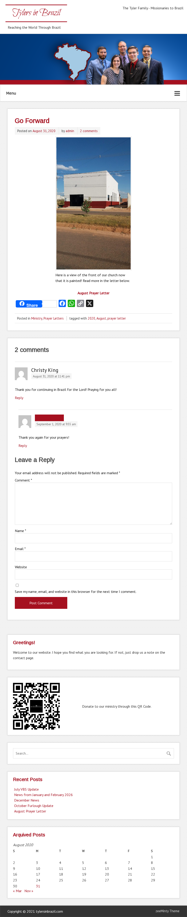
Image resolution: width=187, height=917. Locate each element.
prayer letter (116, 318)
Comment (23, 480)
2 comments (89, 131)
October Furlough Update (33, 805)
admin (70, 131)
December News (26, 800)
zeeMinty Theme (167, 911)
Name (20, 531)
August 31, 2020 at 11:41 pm (51, 376)
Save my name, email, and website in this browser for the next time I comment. (75, 591)
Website (21, 567)
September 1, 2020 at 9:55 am (56, 424)
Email (20, 549)
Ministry (36, 318)
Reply (19, 397)
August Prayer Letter (30, 811)
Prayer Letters (54, 318)
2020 (91, 318)
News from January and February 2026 (43, 794)
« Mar (17, 891)
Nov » (28, 891)
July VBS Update (26, 789)
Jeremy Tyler (49, 418)
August (101, 318)
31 (38, 886)
